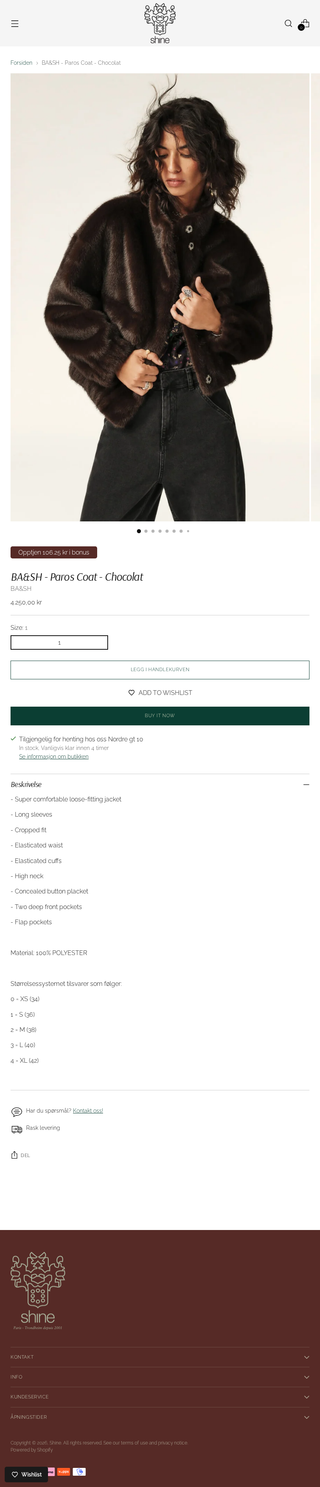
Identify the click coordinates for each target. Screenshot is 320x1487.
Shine (55, 1443)
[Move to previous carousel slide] (285, 1203)
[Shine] (160, 23)
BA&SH (21, 588)
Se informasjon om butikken (54, 756)
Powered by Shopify (32, 1450)
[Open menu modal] (15, 23)
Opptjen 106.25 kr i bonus (53, 552)
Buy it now (160, 715)
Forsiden (21, 63)
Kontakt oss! (88, 1111)
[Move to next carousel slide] (302, 1203)
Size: (19, 627)
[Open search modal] (289, 23)
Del (25, 1155)
